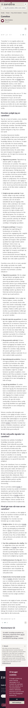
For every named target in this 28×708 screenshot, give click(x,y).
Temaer (7, 12)
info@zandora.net (6, 663)
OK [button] (17, 699)
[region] (14, 13)
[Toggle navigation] (2, 4)
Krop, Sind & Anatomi (16, 12)
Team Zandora (9, 20)
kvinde (19, 79)
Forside (2, 12)
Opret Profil (9, 636)
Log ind (22, 634)
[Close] (25, 646)
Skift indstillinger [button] (16, 702)
